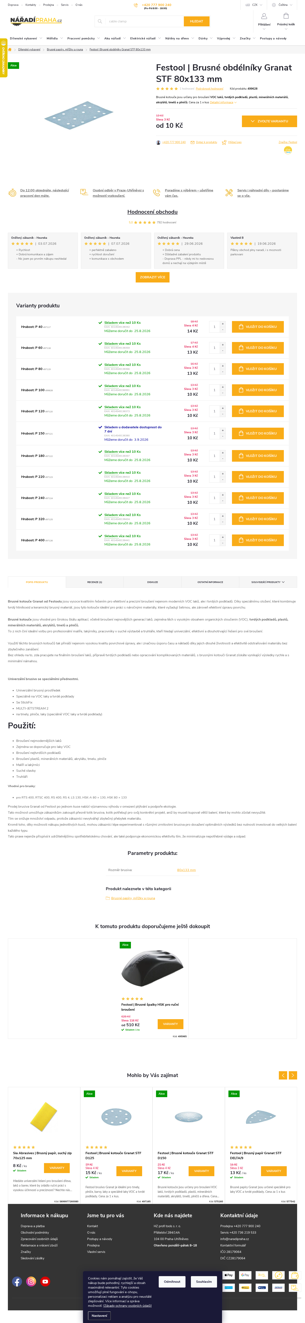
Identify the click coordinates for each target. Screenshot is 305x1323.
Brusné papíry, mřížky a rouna (133, 898)
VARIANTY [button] (57, 1168)
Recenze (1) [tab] (94, 582)
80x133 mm (186, 870)
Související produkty (265, 582)
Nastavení (99, 1315)
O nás (79, 5)
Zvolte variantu (273, 121)
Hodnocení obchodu (152, 211)
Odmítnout (172, 1281)
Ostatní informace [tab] (210, 582)
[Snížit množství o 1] (223, 329)
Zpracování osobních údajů (39, 1239)
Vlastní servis (96, 1252)
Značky (26, 1252)
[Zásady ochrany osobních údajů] (127, 1306)
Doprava (13, 5)
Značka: (288, 142)
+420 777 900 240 (174, 142)
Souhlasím (204, 1281)
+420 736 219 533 (242, 1232)
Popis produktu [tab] (37, 582)
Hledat (196, 21)
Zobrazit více (152, 277)
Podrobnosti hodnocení (209, 88)
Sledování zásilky (32, 1258)
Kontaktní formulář (233, 1245)
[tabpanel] (152, 988)
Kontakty (31, 5)
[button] (44, 1178)
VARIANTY (170, 1024)
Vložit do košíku (261, 327)
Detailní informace (221, 102)
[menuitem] (26, 39)
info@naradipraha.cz (234, 1239)
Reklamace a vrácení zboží (39, 1245)
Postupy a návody (99, 1239)
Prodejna (48, 5)
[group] (44, 1145)
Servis (64, 5)
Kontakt (92, 1226)
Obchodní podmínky (35, 1232)
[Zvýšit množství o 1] (223, 324)
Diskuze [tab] (152, 582)
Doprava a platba (33, 1226)
